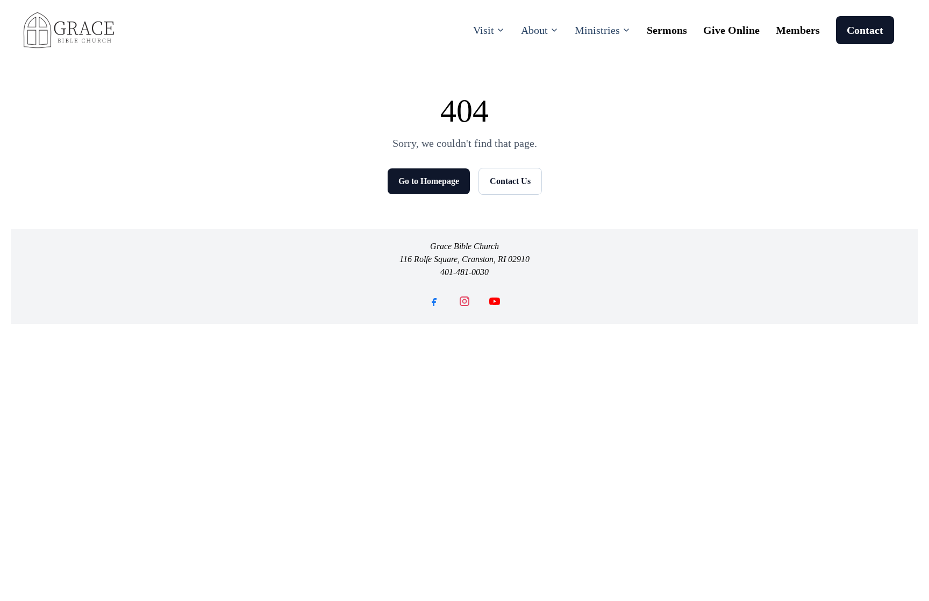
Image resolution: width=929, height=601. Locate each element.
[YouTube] (494, 301)
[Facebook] (434, 301)
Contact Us (510, 181)
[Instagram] (464, 301)
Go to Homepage (428, 181)
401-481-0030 (464, 272)
